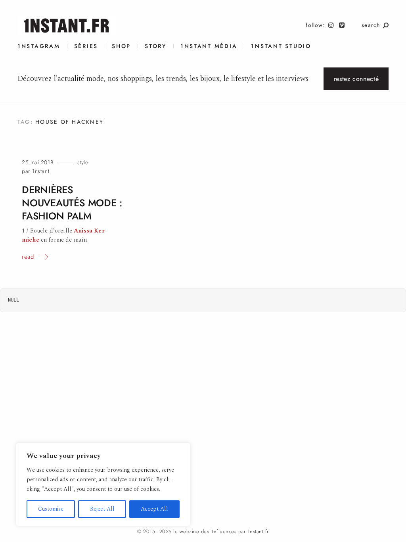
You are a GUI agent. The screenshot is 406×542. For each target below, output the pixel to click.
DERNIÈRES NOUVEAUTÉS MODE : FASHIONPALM (72, 203)
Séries (86, 46)
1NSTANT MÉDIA (208, 46)
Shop (121, 46)
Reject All (102, 509)
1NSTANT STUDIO (281, 46)
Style (82, 162)
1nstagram (38, 46)
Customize (50, 509)
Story (156, 46)
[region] (103, 484)
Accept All (154, 509)
